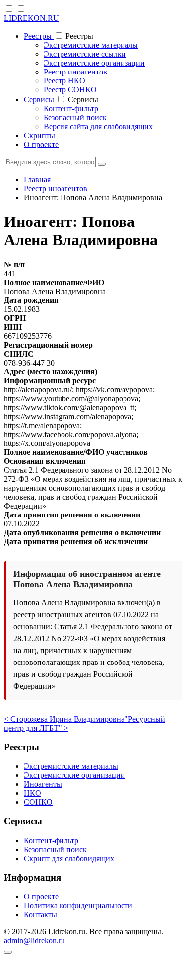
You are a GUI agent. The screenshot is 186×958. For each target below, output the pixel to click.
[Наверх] (8, 952)
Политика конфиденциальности (78, 905)
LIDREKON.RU (31, 18)
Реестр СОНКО (70, 89)
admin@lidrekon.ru (34, 940)
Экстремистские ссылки (85, 54)
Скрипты (39, 135)
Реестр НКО (64, 80)
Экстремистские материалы (91, 45)
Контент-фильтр (71, 108)
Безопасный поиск (75, 117)
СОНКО (38, 802)
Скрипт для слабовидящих (69, 858)
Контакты (40, 914)
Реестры (39, 36)
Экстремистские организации (94, 63)
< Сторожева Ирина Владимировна (64, 719)
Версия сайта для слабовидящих (98, 126)
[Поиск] (102, 164)
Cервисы (40, 99)
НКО (32, 793)
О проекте (41, 144)
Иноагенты (43, 784)
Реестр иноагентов (75, 72)
